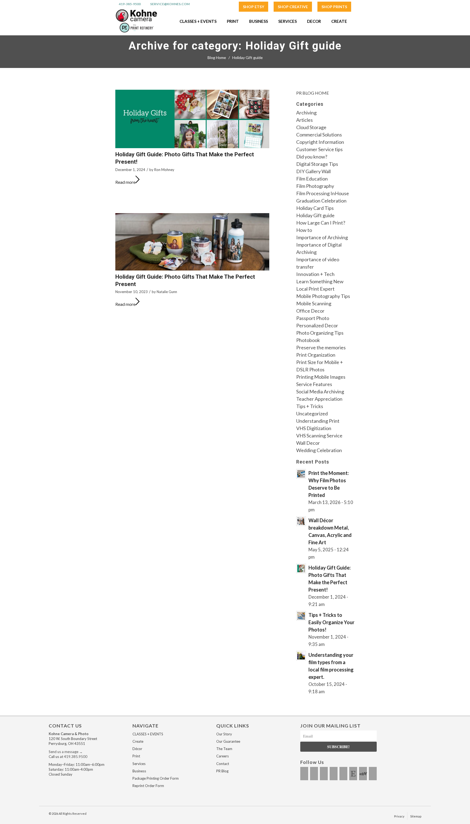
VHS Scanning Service (319, 436)
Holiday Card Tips (315, 208)
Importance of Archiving (322, 237)
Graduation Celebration (321, 201)
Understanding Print (317, 421)
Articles (304, 120)
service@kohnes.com (170, 4)
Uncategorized (312, 413)
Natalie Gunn (167, 292)
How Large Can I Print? (320, 223)
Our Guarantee (228, 741)
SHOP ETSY (253, 6)
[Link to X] (324, 773)
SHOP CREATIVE (293, 6)
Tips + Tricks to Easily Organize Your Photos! (331, 622)
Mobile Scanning (313, 303)
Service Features (314, 384)
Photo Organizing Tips (320, 333)
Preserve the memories (321, 347)
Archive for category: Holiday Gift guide (235, 46)
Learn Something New (320, 281)
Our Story (224, 734)
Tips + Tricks (309, 406)
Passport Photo (312, 318)
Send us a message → (66, 752)
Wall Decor (308, 443)
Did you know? (311, 157)
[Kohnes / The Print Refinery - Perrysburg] (136, 21)
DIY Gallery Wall (313, 171)
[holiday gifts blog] (192, 119)
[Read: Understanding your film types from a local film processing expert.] (301, 656)
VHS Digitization (313, 428)
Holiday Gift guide (315, 215)
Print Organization (315, 355)
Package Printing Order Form (155, 778)
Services (139, 763)
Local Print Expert (315, 289)
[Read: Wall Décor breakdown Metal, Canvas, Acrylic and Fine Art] (301, 521)
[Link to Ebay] (363, 773)
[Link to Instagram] (314, 773)
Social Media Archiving (320, 391)
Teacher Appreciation (319, 399)
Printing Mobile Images (320, 377)
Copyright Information (320, 142)
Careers (222, 756)
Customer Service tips (319, 149)
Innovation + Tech (315, 274)
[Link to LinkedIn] (343, 773)
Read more (125, 182)
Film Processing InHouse (322, 193)
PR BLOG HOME (312, 92)
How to (304, 230)
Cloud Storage (311, 127)
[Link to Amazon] (373, 773)
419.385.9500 (75, 756)
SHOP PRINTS (334, 6)
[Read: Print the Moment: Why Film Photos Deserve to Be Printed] (301, 474)
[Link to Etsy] (353, 773)
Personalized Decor (317, 325)
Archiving (306, 113)
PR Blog (222, 771)
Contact (222, 763)
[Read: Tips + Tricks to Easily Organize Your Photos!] (301, 616)
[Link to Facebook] (304, 773)
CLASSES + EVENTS (147, 734)
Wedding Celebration (319, 450)
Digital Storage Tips (317, 164)
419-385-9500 (130, 4)
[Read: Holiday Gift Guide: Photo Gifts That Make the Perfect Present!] (301, 568)
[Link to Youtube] (334, 773)
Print (136, 756)
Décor (137, 749)
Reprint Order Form (148, 785)
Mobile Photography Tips (323, 296)
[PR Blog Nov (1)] (192, 241)
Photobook (308, 340)
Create (137, 741)
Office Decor (310, 311)
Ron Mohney (164, 169)
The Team (224, 749)
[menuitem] (253, 7)
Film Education (312, 179)
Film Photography (315, 186)
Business (139, 771)
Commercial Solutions (319, 135)
